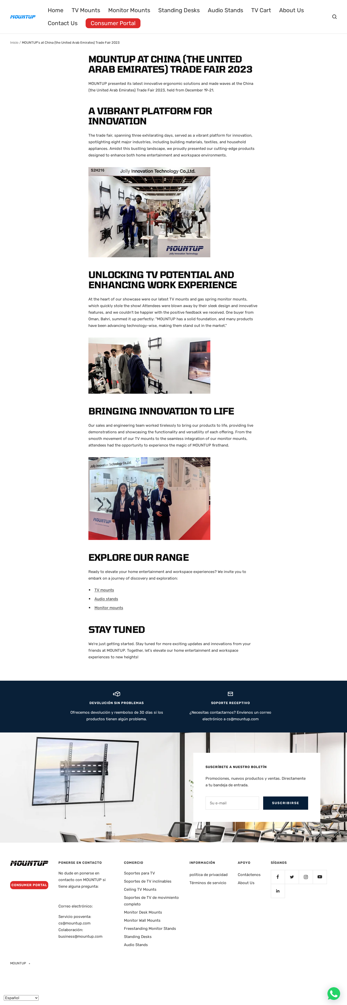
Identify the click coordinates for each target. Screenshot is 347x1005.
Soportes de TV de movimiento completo (151, 900)
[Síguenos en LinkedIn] (278, 891)
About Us (291, 10)
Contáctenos (249, 874)
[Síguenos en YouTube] (320, 877)
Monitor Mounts (129, 10)
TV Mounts (86, 10)
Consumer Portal (113, 23)
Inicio (14, 42)
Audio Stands (225, 10)
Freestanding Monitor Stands (150, 928)
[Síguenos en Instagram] (306, 877)
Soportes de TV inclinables (147, 881)
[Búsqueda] (334, 16)
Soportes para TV (139, 873)
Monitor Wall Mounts (142, 920)
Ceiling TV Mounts (140, 889)
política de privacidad (209, 874)
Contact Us (62, 23)
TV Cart (261, 10)
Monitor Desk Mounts (143, 912)
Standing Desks (179, 10)
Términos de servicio (208, 883)
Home (56, 10)
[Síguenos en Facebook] (278, 877)
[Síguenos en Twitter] (292, 877)
